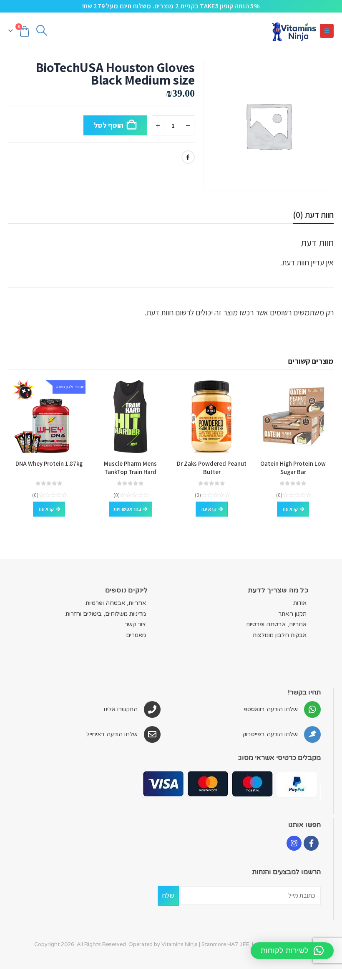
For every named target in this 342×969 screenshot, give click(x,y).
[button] (327, 31)
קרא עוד (290, 509)
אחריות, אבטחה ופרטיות (276, 624)
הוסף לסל (108, 125)
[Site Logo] (294, 30)
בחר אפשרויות (127, 509)
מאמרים (136, 635)
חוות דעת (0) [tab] (313, 214)
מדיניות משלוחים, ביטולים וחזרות (105, 613)
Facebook (188, 157)
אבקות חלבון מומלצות (280, 635)
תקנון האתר (292, 613)
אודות (300, 603)
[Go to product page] (292, 416)
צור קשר (135, 624)
